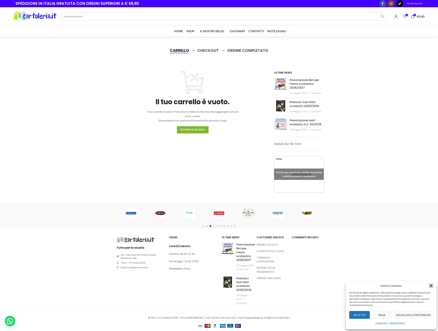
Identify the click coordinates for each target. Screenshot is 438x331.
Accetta (359, 315)
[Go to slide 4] (214, 226)
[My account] (396, 16)
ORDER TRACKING (269, 278)
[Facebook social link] (382, 3)
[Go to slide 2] (207, 226)
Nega (381, 315)
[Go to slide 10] (234, 226)
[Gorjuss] (248, 213)
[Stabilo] (219, 213)
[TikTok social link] (399, 3)
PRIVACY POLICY (397, 323)
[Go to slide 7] (224, 226)
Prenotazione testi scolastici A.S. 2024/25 (305, 122)
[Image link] (135, 239)
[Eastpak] (160, 213)
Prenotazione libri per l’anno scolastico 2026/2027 (304, 84)
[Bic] (306, 213)
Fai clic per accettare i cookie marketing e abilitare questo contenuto (299, 174)
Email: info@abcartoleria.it (134, 267)
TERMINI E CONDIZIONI (265, 259)
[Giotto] (277, 213)
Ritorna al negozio (192, 129)
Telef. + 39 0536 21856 (133, 262)
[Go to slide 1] (203, 226)
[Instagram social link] (391, 3)
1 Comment (314, 93)
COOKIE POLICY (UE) (270, 251)
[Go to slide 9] (231, 226)
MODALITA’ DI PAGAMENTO (266, 269)
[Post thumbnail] (280, 86)
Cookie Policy (381, 323)
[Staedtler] (131, 213)
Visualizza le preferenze (413, 315)
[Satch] (189, 213)
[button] (431, 285)
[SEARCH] (382, 16)
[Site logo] (35, 16)
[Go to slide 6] (221, 226)
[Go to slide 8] (228, 226)
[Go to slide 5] (217, 226)
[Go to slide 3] (210, 226)
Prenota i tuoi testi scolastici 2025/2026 (304, 104)
